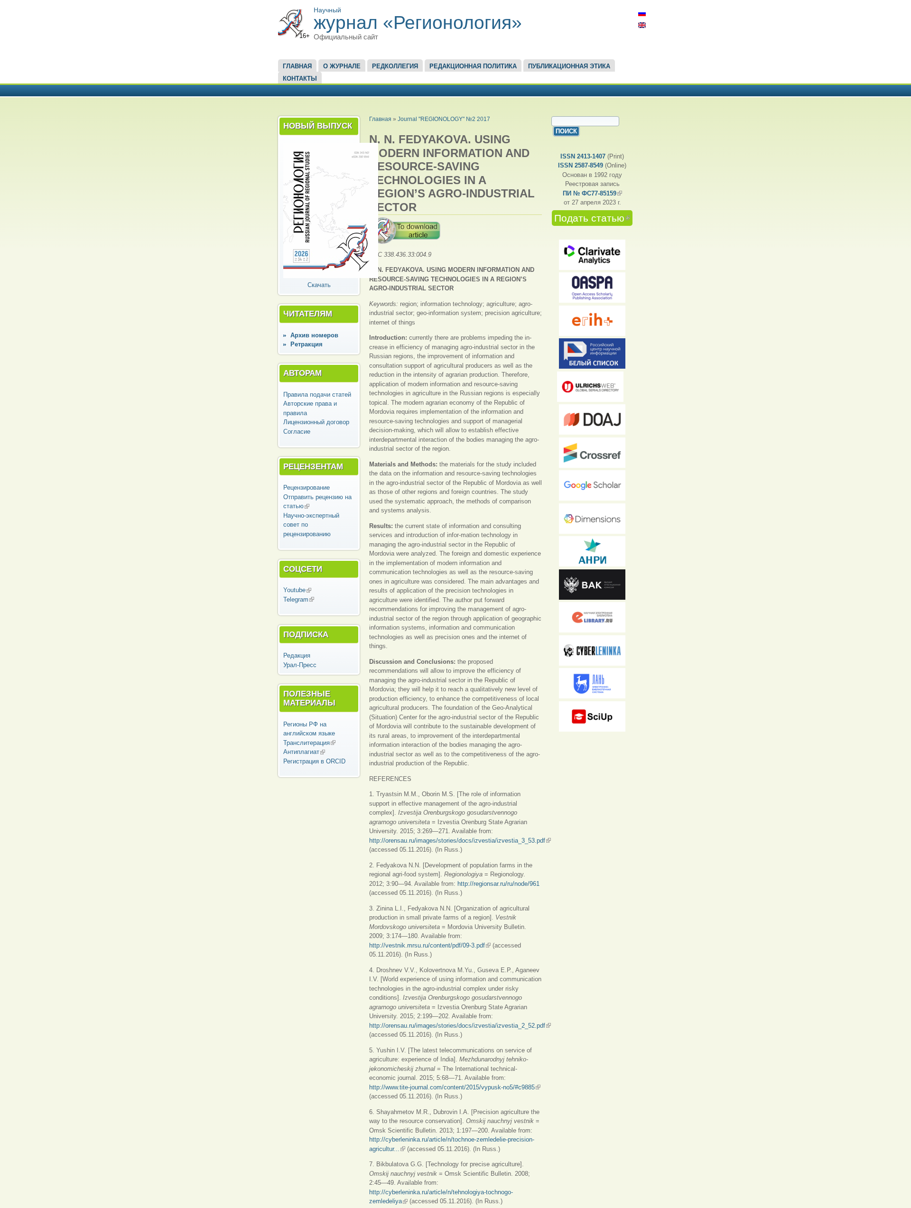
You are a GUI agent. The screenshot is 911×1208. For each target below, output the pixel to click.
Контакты (300, 78)
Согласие (296, 431)
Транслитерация (309, 742)
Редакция (296, 655)
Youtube (297, 590)
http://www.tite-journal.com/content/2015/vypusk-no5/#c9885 (454, 1087)
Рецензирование (306, 487)
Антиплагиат (304, 751)
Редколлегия (395, 66)
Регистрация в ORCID (314, 761)
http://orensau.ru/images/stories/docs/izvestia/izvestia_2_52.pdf (460, 1025)
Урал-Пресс (299, 665)
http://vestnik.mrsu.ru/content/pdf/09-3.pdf (430, 945)
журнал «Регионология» (418, 22)
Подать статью (593, 218)
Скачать (319, 284)
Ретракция (306, 344)
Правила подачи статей (317, 394)
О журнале (342, 66)
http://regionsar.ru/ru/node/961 (498, 883)
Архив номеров (314, 335)
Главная (297, 66)
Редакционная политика (473, 66)
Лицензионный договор (316, 422)
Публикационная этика (569, 66)
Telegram (298, 599)
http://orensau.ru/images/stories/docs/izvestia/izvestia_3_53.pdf (460, 840)
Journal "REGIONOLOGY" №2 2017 (444, 119)
